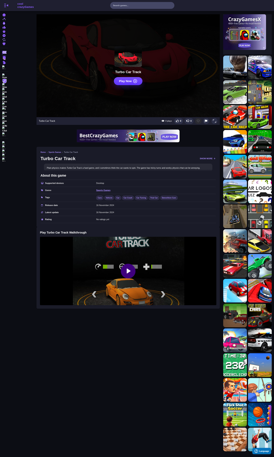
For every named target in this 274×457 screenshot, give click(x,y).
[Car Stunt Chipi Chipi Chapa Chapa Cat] (235, 67)
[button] (214, 121)
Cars (100, 198)
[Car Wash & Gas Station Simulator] (260, 117)
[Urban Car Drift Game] (260, 67)
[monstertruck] (4, 119)
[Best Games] (4, 23)
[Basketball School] (260, 365)
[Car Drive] (235, 166)
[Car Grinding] (235, 241)
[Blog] (4, 143)
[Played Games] (4, 35)
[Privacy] (4, 159)
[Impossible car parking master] (260, 290)
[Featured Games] (4, 31)
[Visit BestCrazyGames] (128, 136)
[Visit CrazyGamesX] (247, 32)
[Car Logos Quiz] (260, 191)
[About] (4, 155)
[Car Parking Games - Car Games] (235, 266)
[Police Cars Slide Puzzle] (260, 340)
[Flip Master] (260, 439)
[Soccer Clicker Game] (235, 365)
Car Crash (128, 198)
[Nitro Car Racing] (235, 117)
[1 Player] (4, 110)
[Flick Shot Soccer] (235, 414)
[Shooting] (4, 85)
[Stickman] (4, 95)
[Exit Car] (260, 92)
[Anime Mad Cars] (235, 340)
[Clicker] (4, 129)
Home (43, 152)
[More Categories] (4, 67)
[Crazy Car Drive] (260, 142)
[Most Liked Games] (4, 27)
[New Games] (4, 19)
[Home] (4, 15)
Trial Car (154, 198)
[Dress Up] (4, 76)
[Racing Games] (4, 52)
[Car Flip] (235, 290)
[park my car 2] (260, 216)
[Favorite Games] (4, 43)
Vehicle (109, 198)
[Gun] (4, 105)
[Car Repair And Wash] (260, 166)
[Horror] (4, 114)
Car (117, 198)
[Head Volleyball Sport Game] (235, 390)
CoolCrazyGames (22, 5)
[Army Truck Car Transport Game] (235, 191)
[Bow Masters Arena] (260, 390)
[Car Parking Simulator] (235, 92)
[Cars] (4, 100)
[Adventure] (4, 81)
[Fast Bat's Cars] (260, 315)
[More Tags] (4, 134)
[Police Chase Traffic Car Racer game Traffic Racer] (260, 241)
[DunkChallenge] (260, 414)
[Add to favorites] (198, 121)
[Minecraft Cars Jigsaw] (235, 315)
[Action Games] (4, 57)
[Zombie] (4, 90)
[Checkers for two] (235, 439)
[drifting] (4, 124)
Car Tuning (141, 198)
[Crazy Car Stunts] (235, 216)
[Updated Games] (4, 39)
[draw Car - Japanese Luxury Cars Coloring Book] (235, 142)
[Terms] (4, 151)
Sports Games (55, 152)
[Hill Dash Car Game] (260, 266)
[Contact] (4, 147)
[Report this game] (206, 121)
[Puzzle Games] (4, 62)
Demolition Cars (169, 198)
